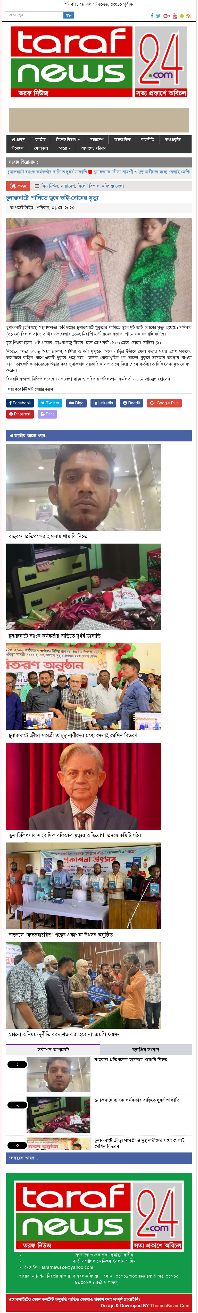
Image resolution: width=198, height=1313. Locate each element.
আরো (63, 148)
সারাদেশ (96, 139)
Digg (79, 403)
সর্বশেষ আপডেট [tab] (53, 1049)
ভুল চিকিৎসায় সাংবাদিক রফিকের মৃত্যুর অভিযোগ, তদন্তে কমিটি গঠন (75, 835)
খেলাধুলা (41, 148)
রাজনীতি (147, 139)
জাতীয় (40, 139)
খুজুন (69, 15)
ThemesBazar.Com (169, 1305)
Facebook (21, 403)
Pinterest (22, 414)
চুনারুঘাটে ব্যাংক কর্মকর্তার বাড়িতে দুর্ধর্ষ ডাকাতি (55, 636)
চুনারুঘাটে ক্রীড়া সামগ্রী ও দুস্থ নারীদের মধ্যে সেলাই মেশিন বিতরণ (111, 172)
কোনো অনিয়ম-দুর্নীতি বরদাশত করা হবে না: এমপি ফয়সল (65, 1034)
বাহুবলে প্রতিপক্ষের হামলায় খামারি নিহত (48, 536)
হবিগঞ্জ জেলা (113, 186)
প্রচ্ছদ (20, 139)
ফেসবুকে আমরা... (24, 1158)
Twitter (52, 403)
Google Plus (167, 403)
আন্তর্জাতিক (122, 139)
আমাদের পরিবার (93, 148)
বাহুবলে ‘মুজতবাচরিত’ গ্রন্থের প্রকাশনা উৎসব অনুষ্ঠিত (61, 935)
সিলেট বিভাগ (66, 139)
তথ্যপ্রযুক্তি (173, 139)
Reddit (133, 403)
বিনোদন (17, 148)
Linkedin (105, 403)
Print (49, 414)
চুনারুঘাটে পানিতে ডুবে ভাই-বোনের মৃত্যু (52, 198)
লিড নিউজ (49, 186)
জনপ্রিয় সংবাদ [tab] (146, 1049)
